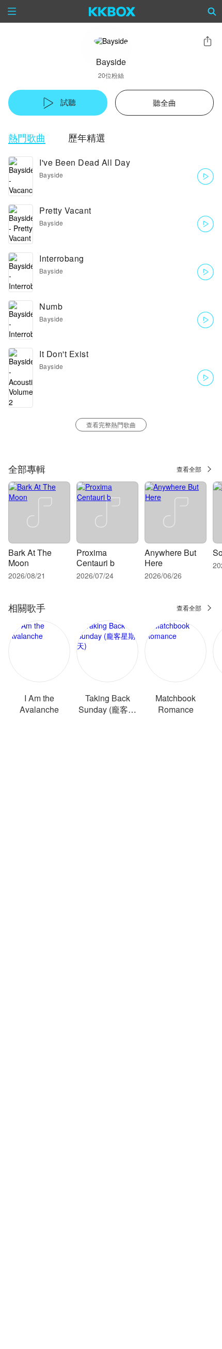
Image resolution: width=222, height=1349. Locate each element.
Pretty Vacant (65, 210)
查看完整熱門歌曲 (111, 424)
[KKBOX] (112, 11)
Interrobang (61, 258)
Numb (50, 306)
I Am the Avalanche (39, 703)
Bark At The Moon (30, 558)
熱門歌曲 (26, 137)
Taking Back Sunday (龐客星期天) (107, 709)
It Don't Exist (63, 354)
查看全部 (189, 468)
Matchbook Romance (175, 703)
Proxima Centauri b (95, 558)
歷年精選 (86, 137)
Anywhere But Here (170, 558)
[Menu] (12, 11)
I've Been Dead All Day (84, 162)
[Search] (212, 11)
